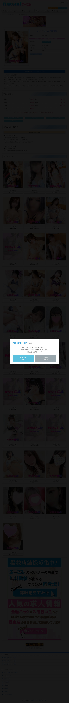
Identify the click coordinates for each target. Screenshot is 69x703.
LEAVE (46, 358)
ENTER (23, 358)
